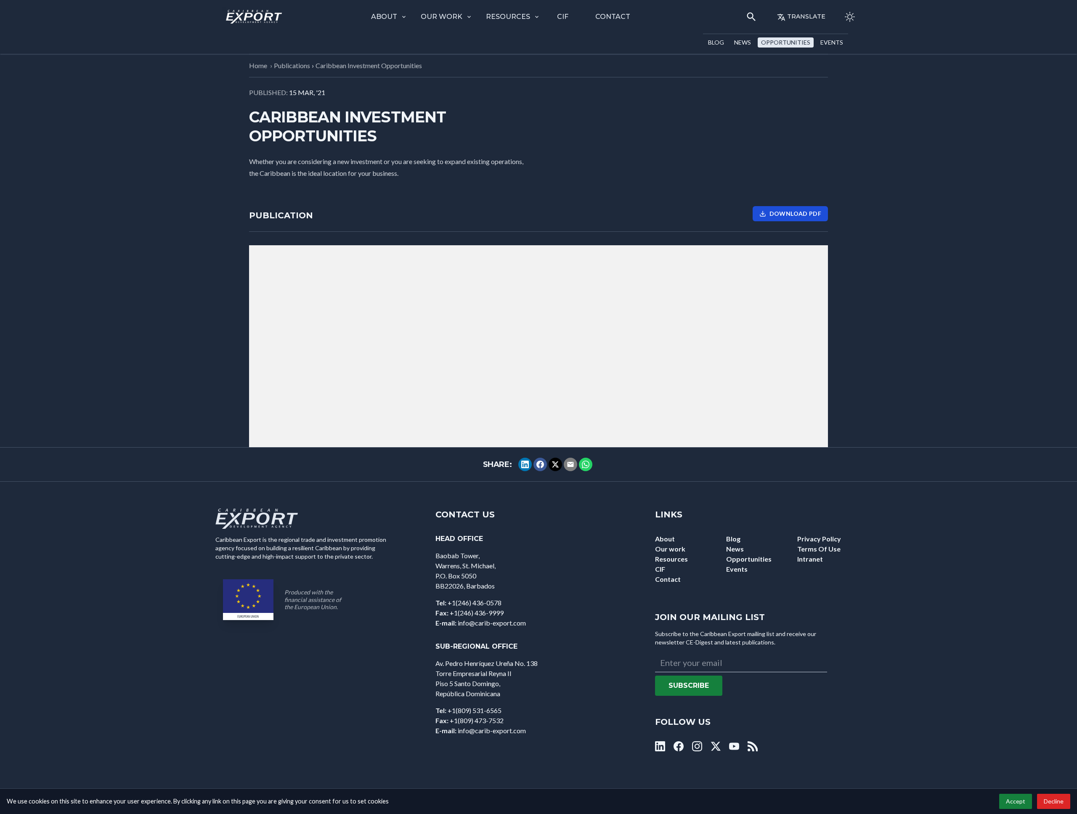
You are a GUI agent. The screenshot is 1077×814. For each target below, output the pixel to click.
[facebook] (679, 746)
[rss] (753, 746)
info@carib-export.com (492, 623)
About (384, 17)
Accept (1015, 801)
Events (831, 42)
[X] (555, 464)
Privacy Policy (819, 539)
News (742, 42)
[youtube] (734, 746)
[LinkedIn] (525, 464)
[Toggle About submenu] (404, 17)
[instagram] (697, 746)
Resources (508, 17)
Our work (441, 17)
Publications (292, 65)
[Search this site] (751, 17)
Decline (1054, 801)
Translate (806, 16)
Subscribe (688, 685)
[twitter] (716, 746)
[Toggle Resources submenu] (537, 17)
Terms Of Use (819, 549)
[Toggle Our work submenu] (469, 17)
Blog (716, 42)
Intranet (810, 559)
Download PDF (795, 213)
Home (258, 65)
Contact (612, 17)
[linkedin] (660, 746)
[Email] (570, 464)
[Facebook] (540, 464)
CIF (562, 17)
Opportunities (785, 42)
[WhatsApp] (585, 464)
